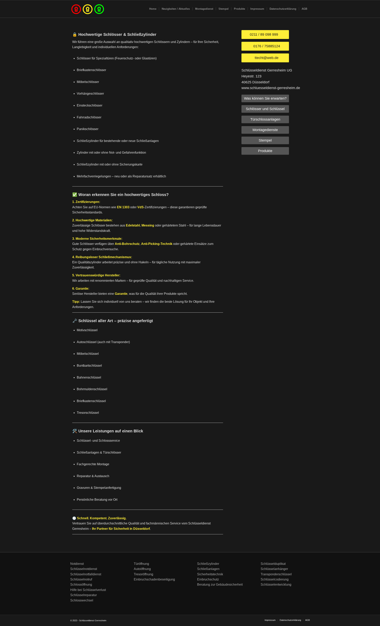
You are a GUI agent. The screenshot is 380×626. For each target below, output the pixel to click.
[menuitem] (153, 9)
